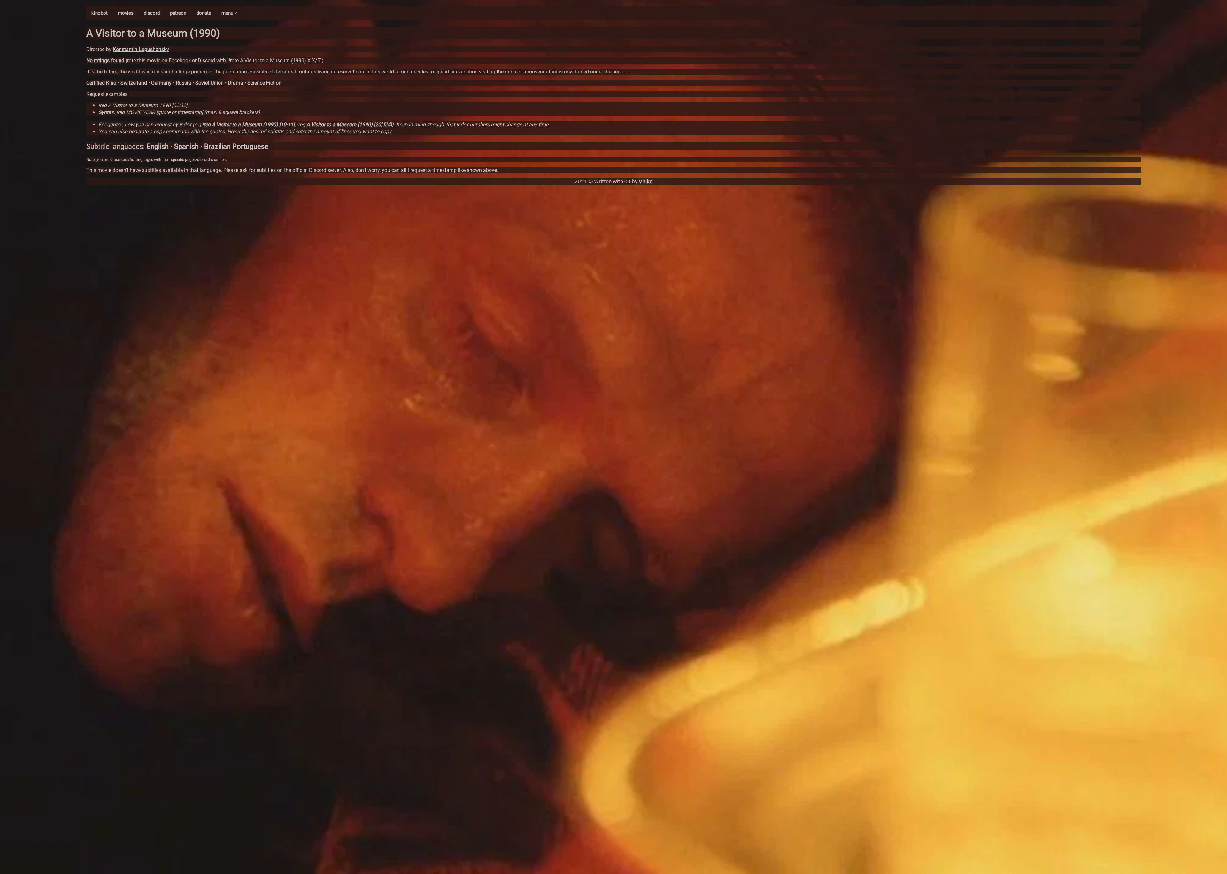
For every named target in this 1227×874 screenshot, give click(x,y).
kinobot (99, 13)
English (157, 146)
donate (204, 13)
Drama (235, 83)
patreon (178, 13)
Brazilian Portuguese (236, 146)
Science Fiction (264, 83)
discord (152, 13)
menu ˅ (229, 13)
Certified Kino (101, 83)
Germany (161, 83)
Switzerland (133, 83)
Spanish (186, 146)
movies (126, 13)
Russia (183, 83)
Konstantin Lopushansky (141, 49)
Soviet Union (209, 83)
